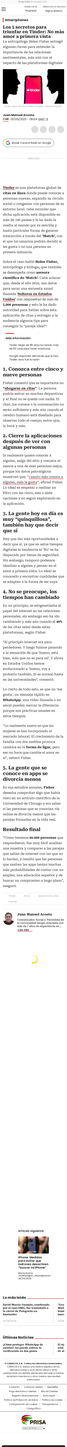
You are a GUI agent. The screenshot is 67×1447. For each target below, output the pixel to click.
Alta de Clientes (49, 1391)
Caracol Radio (17, 9)
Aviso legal (49, 1395)
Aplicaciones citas (48, 895)
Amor (27, 895)
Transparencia (50, 1404)
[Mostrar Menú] (3, 9)
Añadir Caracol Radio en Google (31, 143)
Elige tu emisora (53, 11)
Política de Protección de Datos (21, 1400)
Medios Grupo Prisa (33, 1428)
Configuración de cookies (23, 1404)
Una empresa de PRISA (33, 1419)
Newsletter (52, 1387)
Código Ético (33, 1408)
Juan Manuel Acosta (18, 115)
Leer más (23, 929)
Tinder (12, 895)
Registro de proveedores (25, 1395)
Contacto (14, 1387)
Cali (6, 119)
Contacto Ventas (33, 1387)
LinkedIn (52, 129)
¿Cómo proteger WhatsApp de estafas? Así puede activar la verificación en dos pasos (23, 1347)
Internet (13, 901)
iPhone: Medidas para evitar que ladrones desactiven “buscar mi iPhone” (33, 1262)
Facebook (34, 129)
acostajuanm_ (41, 115)
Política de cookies (52, 1400)
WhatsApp (60, 129)
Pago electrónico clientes (22, 1391)
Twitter (43, 129)
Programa (30, 11)
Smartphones (16, 20)
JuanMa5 (37, 115)
